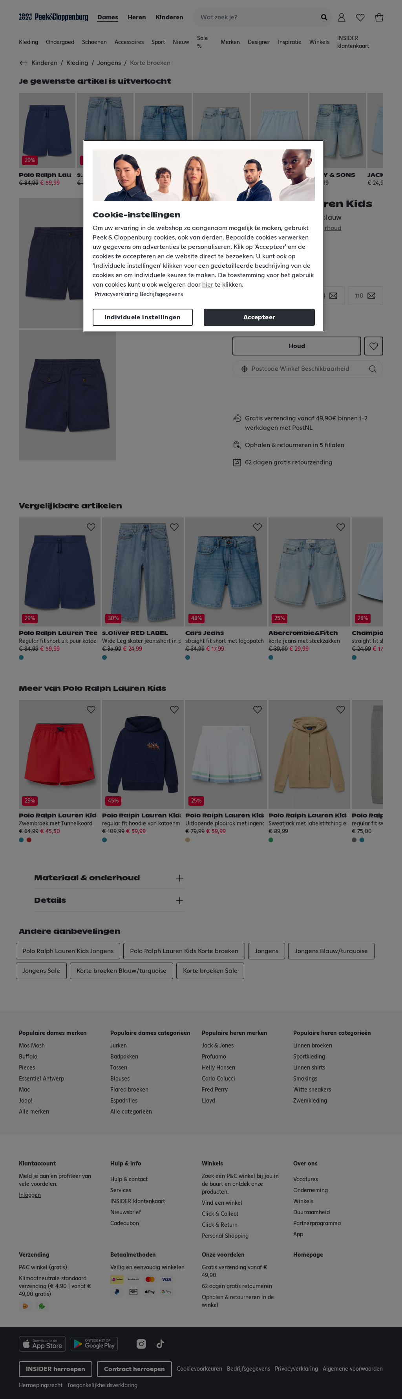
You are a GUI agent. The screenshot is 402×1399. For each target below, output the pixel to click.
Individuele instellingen (142, 317)
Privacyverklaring (116, 294)
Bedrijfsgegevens (161, 294)
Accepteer (259, 317)
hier (207, 285)
